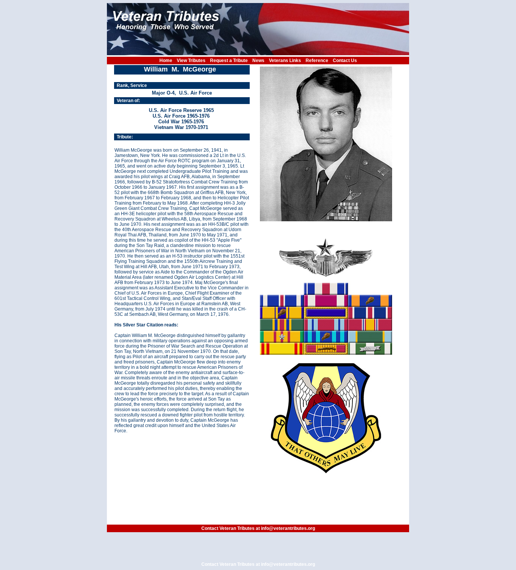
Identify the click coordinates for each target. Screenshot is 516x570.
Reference (317, 60)
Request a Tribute (229, 60)
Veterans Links (285, 60)
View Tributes (191, 60)
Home (165, 60)
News (258, 60)
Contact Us (345, 60)
